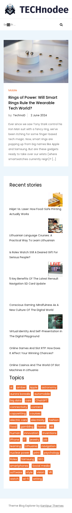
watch (14, 479)
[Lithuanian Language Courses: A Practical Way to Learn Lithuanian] (55, 225)
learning (15, 446)
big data (15, 400)
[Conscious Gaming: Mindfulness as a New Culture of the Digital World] (55, 295)
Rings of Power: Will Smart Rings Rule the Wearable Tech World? (32, 103)
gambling (27, 426)
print (37, 453)
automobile (42, 394)
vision (40, 472)
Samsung (27, 459)
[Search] (61, 24)
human (15, 433)
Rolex (13, 459)
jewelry (34, 440)
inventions (49, 433)
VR (50, 472)
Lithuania (31, 446)
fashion (54, 420)
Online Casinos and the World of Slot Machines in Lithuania (34, 367)
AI (11, 387)
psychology (51, 453)
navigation (48, 446)
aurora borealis (20, 394)
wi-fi (26, 479)
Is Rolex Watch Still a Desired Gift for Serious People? (33, 254)
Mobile (12, 90)
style (29, 472)
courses (35, 413)
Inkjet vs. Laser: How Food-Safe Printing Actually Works (35, 211)
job (45, 440)
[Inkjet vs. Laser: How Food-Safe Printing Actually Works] (55, 199)
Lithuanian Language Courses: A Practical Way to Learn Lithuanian (32, 237)
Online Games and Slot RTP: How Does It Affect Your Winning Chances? (34, 350)
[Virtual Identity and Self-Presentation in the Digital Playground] (55, 321)
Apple (33, 387)
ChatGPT (42, 400)
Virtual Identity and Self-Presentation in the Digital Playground (35, 333)
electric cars (18, 420)
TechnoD (19, 115)
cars (28, 400)
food (13, 426)
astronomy (49, 387)
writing (37, 479)
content (36, 407)
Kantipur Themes (52, 506)
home (42, 426)
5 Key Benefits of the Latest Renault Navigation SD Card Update (33, 281)
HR (51, 426)
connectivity (18, 407)
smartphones (19, 466)
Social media (41, 466)
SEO (40, 459)
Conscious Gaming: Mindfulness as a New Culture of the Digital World (34, 307)
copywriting (18, 413)
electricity (38, 420)
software (16, 472)
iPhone (14, 440)
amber (21, 387)
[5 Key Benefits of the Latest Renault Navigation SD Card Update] (55, 269)
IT (24, 440)
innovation (31, 433)
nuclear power (19, 453)
